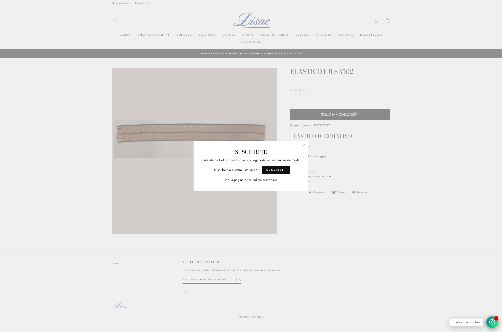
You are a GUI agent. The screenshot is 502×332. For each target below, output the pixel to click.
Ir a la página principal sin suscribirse (251, 180)
